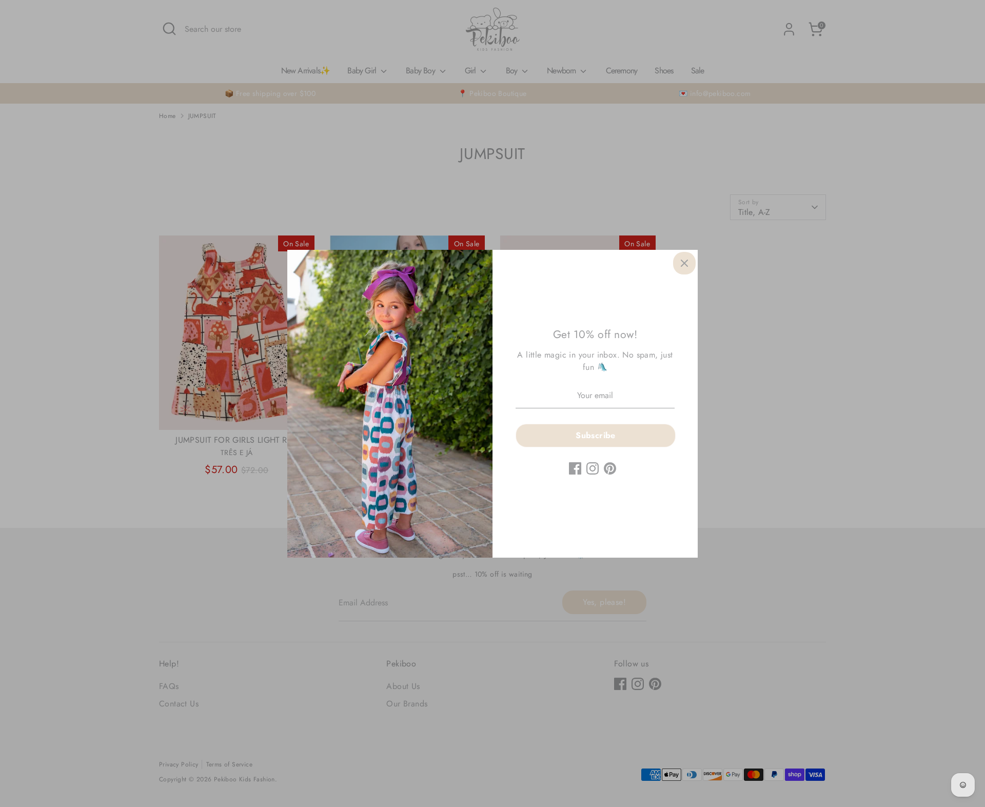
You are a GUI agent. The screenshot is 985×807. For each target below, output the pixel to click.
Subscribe (596, 435)
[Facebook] (575, 468)
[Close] (684, 263)
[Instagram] (592, 468)
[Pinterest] (610, 468)
